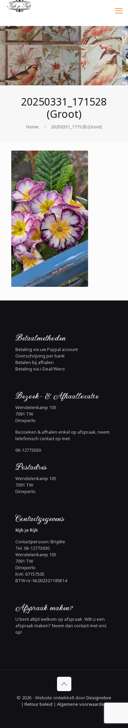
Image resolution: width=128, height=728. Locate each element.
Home (32, 127)
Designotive (98, 698)
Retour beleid (39, 704)
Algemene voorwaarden (81, 704)
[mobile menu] (119, 10)
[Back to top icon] (64, 684)
